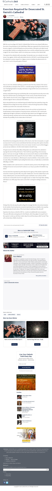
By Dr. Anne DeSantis (26, 417)
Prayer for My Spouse (26, 420)
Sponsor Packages (14, 459)
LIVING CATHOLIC (25, 4)
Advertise (7, 459)
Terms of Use (8, 474)
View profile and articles (41, 275)
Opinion (18, 314)
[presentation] (3, 331)
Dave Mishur (11, 15)
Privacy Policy (8, 475)
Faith (5, 314)
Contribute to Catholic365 (10, 461)
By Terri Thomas (25, 412)
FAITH (16, 4)
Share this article (43, 225)
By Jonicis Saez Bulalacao (26, 402)
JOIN (39, 4)
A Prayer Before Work (26, 395)
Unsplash (13, 41)
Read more (14, 344)
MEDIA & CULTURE (8, 4)
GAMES (33, 4)
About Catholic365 (9, 457)
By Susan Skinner (25, 422)
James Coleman (8, 41)
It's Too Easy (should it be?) (28, 401)
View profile (16, 17)
